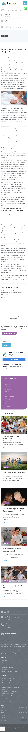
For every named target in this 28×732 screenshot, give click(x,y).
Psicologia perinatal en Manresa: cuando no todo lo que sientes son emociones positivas (13, 550)
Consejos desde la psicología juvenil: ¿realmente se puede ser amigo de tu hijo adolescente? (14, 510)
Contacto (7, 406)
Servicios (7, 386)
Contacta (7, 629)
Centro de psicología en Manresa (10, 671)
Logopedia (8, 391)
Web (19, 317)
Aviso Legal (5, 665)
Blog (6, 403)
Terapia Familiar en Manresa (9, 683)
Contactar (7, 22)
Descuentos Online (7, 663)
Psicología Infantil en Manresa (10, 691)
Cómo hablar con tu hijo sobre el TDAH (12, 586)
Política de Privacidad (7, 667)
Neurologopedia (9, 396)
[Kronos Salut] (9, 3)
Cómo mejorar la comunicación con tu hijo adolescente (14, 473)
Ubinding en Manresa (7, 693)
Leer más (5, 447)
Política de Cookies (7, 669)
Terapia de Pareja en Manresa (10, 685)
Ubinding (7, 399)
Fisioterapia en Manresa (8, 678)
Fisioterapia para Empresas (9, 696)
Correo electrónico (13, 317)
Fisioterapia (8, 389)
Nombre (3, 317)
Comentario (4, 297)
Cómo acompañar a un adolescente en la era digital (13, 437)
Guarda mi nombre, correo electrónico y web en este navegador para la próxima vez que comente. (14, 327)
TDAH (6, 401)
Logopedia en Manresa (8, 680)
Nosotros (7, 384)
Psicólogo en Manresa (11, 394)
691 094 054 (8, 16)
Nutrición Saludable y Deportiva (10, 687)
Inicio (6, 382)
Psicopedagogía (6, 689)
